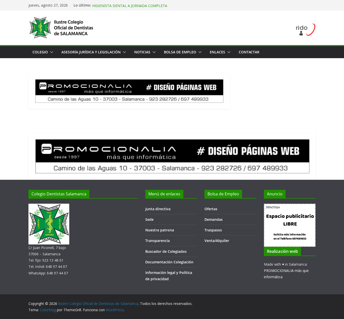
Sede (149, 219)
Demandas (213, 219)
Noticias (142, 52)
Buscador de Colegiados (166, 251)
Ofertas (210, 208)
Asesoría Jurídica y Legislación (91, 52)
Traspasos (213, 230)
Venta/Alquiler (216, 240)
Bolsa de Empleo (180, 52)
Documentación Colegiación (169, 262)
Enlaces (217, 52)
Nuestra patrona (159, 230)
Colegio (40, 52)
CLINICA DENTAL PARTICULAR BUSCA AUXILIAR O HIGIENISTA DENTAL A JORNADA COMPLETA (134, 6)
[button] (50, 52)
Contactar (249, 52)
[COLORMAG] (48, 206)
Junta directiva (157, 208)
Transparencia (157, 240)
